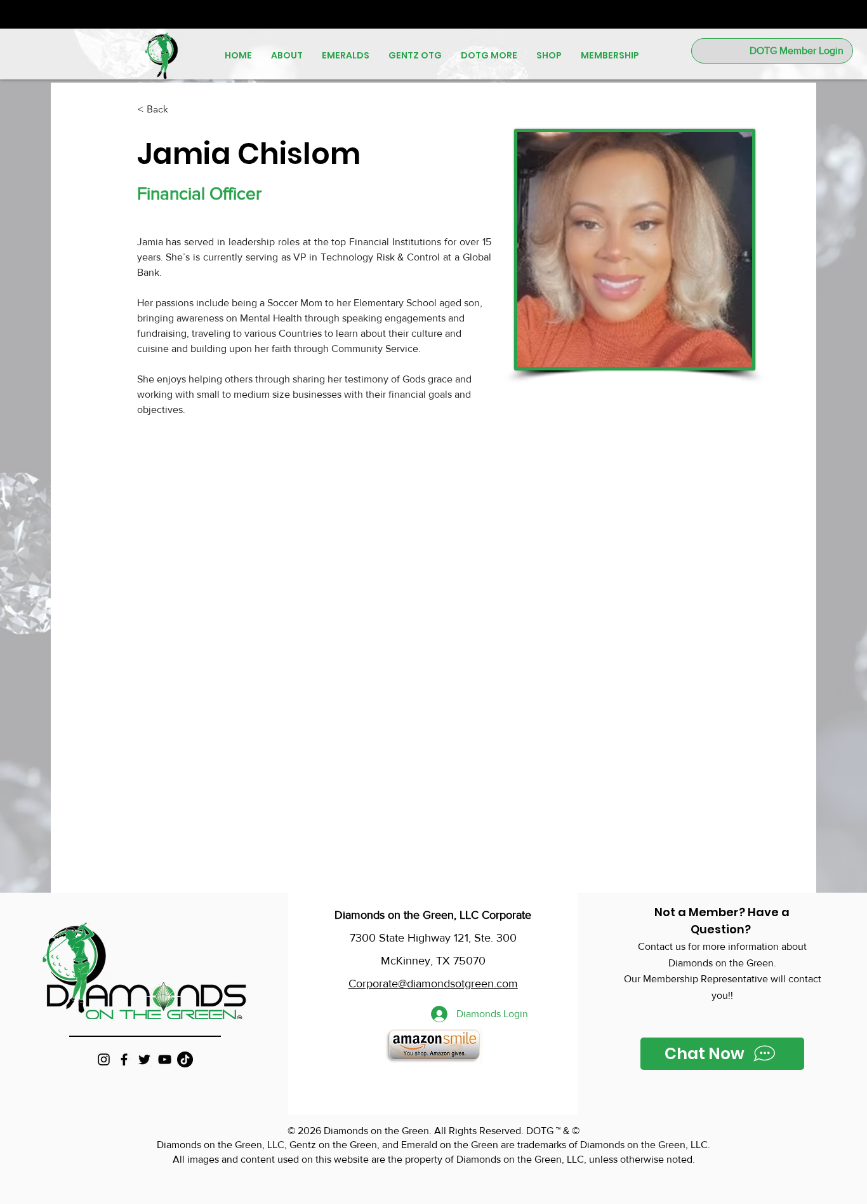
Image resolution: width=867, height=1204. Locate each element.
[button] (286, 55)
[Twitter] (144, 1059)
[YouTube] (165, 1059)
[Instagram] (104, 1059)
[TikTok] (185, 1059)
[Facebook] (124, 1059)
